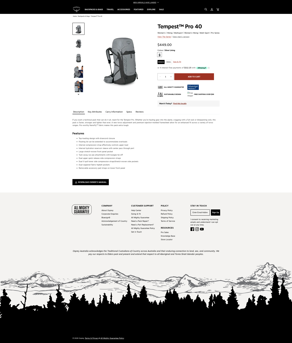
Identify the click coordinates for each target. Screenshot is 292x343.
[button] (206, 9)
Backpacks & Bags (84, 16)
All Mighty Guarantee (140, 217)
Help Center (136, 210)
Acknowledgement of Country (114, 221)
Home (75, 16)
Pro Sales (165, 232)
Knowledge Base (168, 236)
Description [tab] (78, 111)
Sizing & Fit (136, 214)
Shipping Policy (167, 217)
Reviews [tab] (140, 111)
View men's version (181, 36)
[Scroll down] (78, 94)
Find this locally (179, 103)
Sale (161, 9)
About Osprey (107, 210)
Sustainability (107, 224)
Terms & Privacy (92, 338)
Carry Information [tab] (114, 111)
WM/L (168, 62)
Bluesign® (106, 217)
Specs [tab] (129, 111)
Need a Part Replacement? (142, 224)
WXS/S (161, 62)
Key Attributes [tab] (95, 111)
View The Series (164, 36)
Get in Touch (136, 232)
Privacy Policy (167, 210)
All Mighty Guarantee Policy (143, 228)
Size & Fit (177, 62)
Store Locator (167, 239)
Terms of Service (168, 221)
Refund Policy (166, 214)
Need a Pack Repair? (140, 221)
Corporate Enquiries (110, 214)
